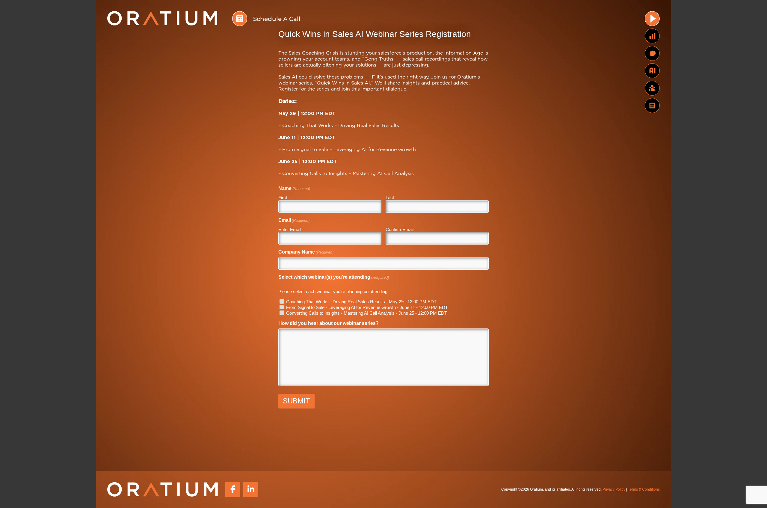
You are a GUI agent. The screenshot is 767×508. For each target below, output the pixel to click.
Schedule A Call (277, 18)
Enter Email (289, 229)
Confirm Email (399, 229)
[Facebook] (232, 489)
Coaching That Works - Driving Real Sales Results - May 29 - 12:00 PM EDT (361, 301)
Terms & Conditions (644, 489)
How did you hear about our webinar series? (328, 323)
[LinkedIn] (250, 489)
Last (390, 197)
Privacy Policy (614, 489)
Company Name (305, 251)
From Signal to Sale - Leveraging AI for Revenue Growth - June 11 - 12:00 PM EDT (367, 307)
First (282, 197)
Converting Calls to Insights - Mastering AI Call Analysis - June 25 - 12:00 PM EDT (366, 313)
